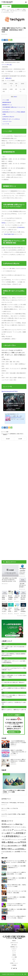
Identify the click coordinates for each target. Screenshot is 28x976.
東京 (10, 849)
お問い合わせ (14, 944)
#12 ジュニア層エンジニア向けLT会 (10, 808)
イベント (17, 827)
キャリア (14, 950)
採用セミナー (17, 846)
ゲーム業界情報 (16, 833)
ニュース (7, 839)
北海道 (18, 433)
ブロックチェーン (14, 839)
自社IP (4, 851)
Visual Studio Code (9, 234)
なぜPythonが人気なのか (8, 116)
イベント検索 (6, 6)
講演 (16, 851)
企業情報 (14, 955)
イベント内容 (5, 100)
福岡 (16, 849)
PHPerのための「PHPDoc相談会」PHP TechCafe (13, 802)
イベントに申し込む (7, 64)
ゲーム (23, 830)
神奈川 (13, 849)
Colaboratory (21, 227)
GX (14, 961)
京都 (23, 839)
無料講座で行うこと (7, 104)
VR (10, 827)
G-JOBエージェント (14, 963)
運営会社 (14, 940)
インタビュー (14, 948)
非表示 (15, 96)
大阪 (18, 842)
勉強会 (11, 842)
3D (5, 824)
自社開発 (7, 851)
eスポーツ (11, 824)
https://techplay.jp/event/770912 (10, 391)
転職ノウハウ (21, 851)
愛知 (9, 846)
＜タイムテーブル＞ (7, 121)
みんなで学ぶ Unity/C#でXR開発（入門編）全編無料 (13, 814)
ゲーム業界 (6, 833)
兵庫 (6, 842)
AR (7, 824)
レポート (14, 959)
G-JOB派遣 (14, 965)
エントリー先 (5, 123)
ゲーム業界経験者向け (12, 433)
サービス (21, 836)
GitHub (3, 222)
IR (14, 824)
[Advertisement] (14, 501)
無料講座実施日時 (6, 102)
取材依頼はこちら (14, 946)
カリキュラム (17, 830)
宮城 (5, 845)
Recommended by (20, 615)
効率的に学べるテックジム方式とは (11, 119)
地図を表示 (8, 78)
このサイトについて (14, 942)
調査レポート (12, 851)
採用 (12, 846)
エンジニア (5, 433)
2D (3, 824)
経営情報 (21, 849)
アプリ (13, 827)
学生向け (21, 433)
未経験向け (5, 434)
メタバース (20, 839)
